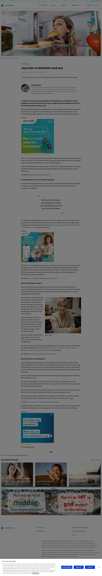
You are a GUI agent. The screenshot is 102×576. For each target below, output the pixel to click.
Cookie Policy (35, 573)
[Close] (99, 567)
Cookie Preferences (66, 567)
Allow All (90, 567)
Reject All (78, 567)
